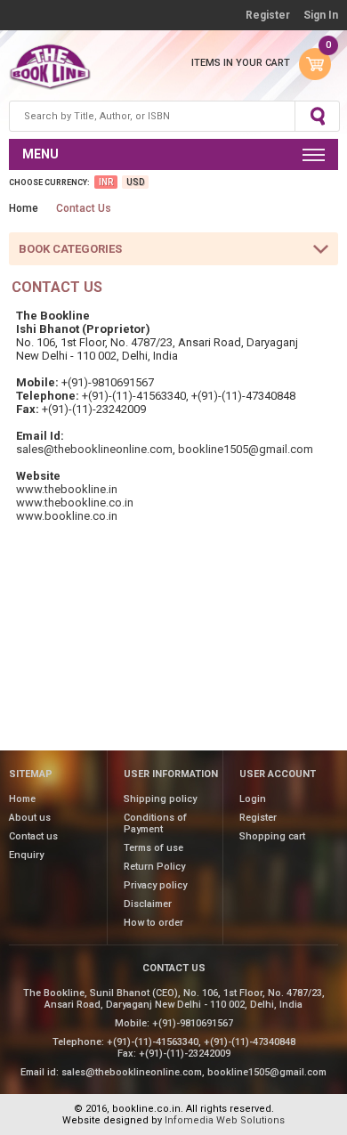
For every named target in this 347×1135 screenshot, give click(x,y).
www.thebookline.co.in (74, 502)
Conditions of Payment (155, 823)
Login (252, 799)
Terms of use (153, 848)
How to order (153, 922)
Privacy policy (155, 885)
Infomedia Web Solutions (225, 1120)
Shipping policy (160, 799)
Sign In (320, 15)
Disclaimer (148, 904)
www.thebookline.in (66, 489)
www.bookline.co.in (66, 516)
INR (106, 182)
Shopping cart (272, 836)
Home (23, 208)
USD (135, 182)
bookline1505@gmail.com (245, 449)
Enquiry (26, 855)
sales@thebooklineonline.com (94, 449)
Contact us (33, 836)
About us (30, 817)
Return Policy (154, 866)
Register (268, 15)
